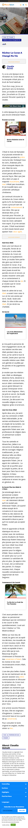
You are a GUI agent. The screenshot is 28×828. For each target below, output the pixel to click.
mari (4, 184)
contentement (17, 207)
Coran (4, 735)
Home (4, 37)
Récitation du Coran (14, 735)
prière (22, 157)
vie (22, 281)
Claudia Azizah (10, 67)
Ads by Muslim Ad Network (14, 1)
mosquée (5, 738)
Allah (4, 293)
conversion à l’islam (13, 659)
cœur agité (17, 231)
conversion (11, 718)
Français (11, 37)
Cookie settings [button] (6, 824)
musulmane (14, 181)
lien (11, 728)
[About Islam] (8, 4)
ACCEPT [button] (13, 824)
